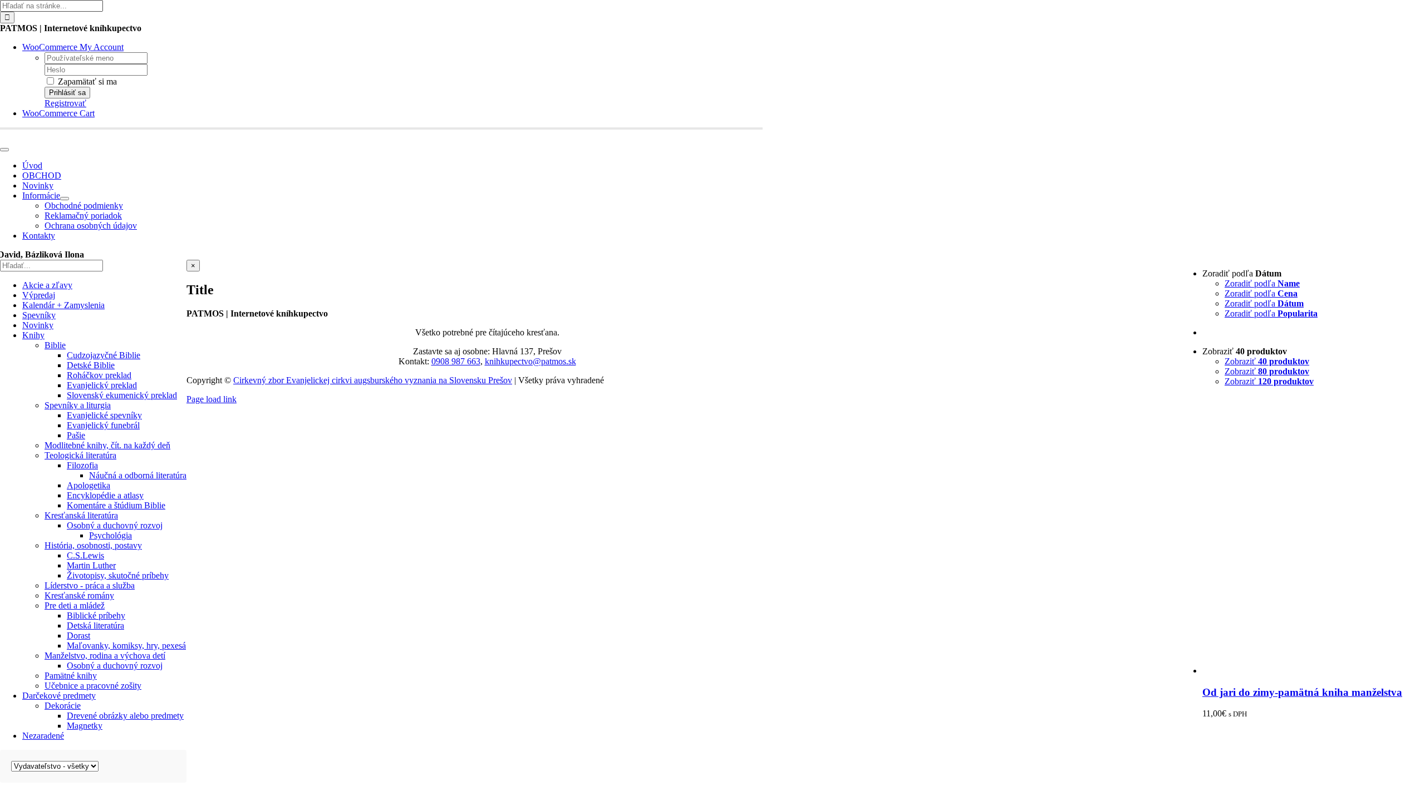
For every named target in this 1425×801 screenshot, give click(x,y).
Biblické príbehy (96, 615)
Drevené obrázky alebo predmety (125, 715)
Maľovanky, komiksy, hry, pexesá (126, 645)
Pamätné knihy (71, 675)
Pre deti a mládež (75, 605)
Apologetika (88, 485)
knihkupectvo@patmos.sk (530, 361)
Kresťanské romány (79, 595)
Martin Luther (91, 565)
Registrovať (65, 103)
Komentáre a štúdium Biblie (116, 505)
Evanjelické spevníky (104, 415)
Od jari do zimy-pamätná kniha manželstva (1302, 692)
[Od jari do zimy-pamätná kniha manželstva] (1313, 670)
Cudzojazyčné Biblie (103, 355)
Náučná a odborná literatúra (137, 475)
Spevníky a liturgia (78, 405)
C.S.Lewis (85, 555)
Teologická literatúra (80, 455)
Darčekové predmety (59, 695)
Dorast (78, 635)
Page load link (211, 399)
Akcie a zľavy (47, 285)
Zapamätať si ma (86, 81)
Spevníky (39, 315)
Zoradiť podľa (1262, 283)
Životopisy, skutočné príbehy (118, 575)
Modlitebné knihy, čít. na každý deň (107, 445)
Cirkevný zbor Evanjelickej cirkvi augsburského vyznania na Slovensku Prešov (372, 380)
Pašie (76, 435)
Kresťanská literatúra (81, 515)
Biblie (55, 345)
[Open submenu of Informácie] (64, 198)
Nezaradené (43, 735)
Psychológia (110, 535)
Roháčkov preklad (99, 375)
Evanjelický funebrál (103, 425)
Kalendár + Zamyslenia (63, 305)
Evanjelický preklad (102, 385)
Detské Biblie (91, 365)
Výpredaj (38, 295)
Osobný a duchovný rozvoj (115, 525)
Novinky (37, 325)
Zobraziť (1267, 361)
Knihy (33, 335)
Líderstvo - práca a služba (90, 585)
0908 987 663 (455, 361)
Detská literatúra (95, 625)
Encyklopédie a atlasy (105, 495)
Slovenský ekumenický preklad (122, 395)
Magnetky (84, 725)
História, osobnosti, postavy (93, 545)
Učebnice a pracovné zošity (93, 685)
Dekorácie (63, 705)
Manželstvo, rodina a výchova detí (105, 655)
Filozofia (82, 465)
